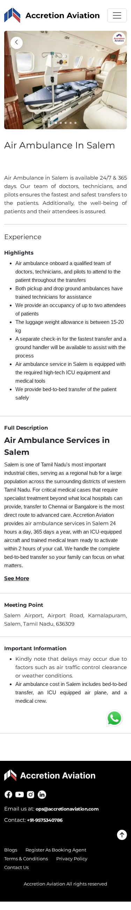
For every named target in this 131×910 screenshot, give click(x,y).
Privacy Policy (71, 858)
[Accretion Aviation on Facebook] (9, 794)
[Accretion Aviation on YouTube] (21, 794)
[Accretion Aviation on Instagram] (32, 794)
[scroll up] (122, 837)
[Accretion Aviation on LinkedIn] (43, 794)
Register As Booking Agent (56, 850)
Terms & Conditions (26, 858)
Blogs (10, 850)
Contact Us (16, 867)
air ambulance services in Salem (67, 523)
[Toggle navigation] (117, 15)
